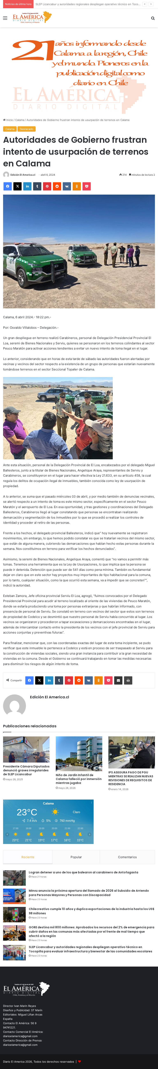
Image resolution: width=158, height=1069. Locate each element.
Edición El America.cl (22, 174)
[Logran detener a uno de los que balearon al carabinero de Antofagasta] (14, 878)
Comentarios (127, 857)
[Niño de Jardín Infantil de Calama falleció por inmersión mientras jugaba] (79, 753)
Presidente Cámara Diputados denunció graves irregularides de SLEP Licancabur (26, 770)
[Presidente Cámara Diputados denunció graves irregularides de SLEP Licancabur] (26, 749)
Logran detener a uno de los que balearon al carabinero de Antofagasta (83, 872)
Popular (76, 857)
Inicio (9, 120)
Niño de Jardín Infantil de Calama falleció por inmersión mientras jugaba (79, 779)
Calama (19, 120)
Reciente (27, 857)
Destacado (26, 129)
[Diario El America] (32, 17)
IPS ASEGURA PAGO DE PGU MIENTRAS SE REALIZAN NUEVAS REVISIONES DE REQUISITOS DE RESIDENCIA (130, 778)
